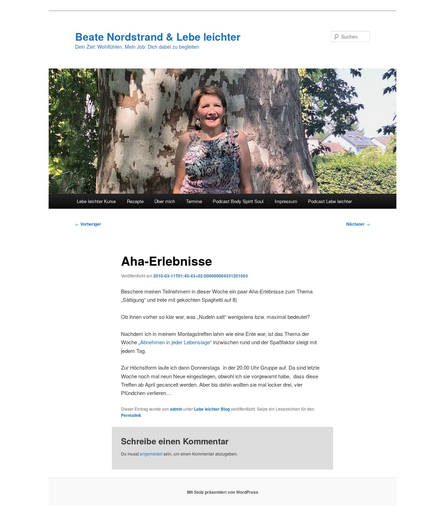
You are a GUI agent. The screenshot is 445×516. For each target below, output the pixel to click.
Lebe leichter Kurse (96, 201)
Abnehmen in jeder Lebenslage (175, 342)
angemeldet (151, 454)
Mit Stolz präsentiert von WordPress (222, 492)
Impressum (286, 201)
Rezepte (135, 201)
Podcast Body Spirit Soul (238, 201)
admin (176, 409)
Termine (194, 201)
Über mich (164, 201)
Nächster (358, 224)
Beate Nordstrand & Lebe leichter (158, 36)
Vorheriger (88, 224)
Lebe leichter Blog (212, 409)
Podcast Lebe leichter (330, 201)
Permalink (131, 415)
